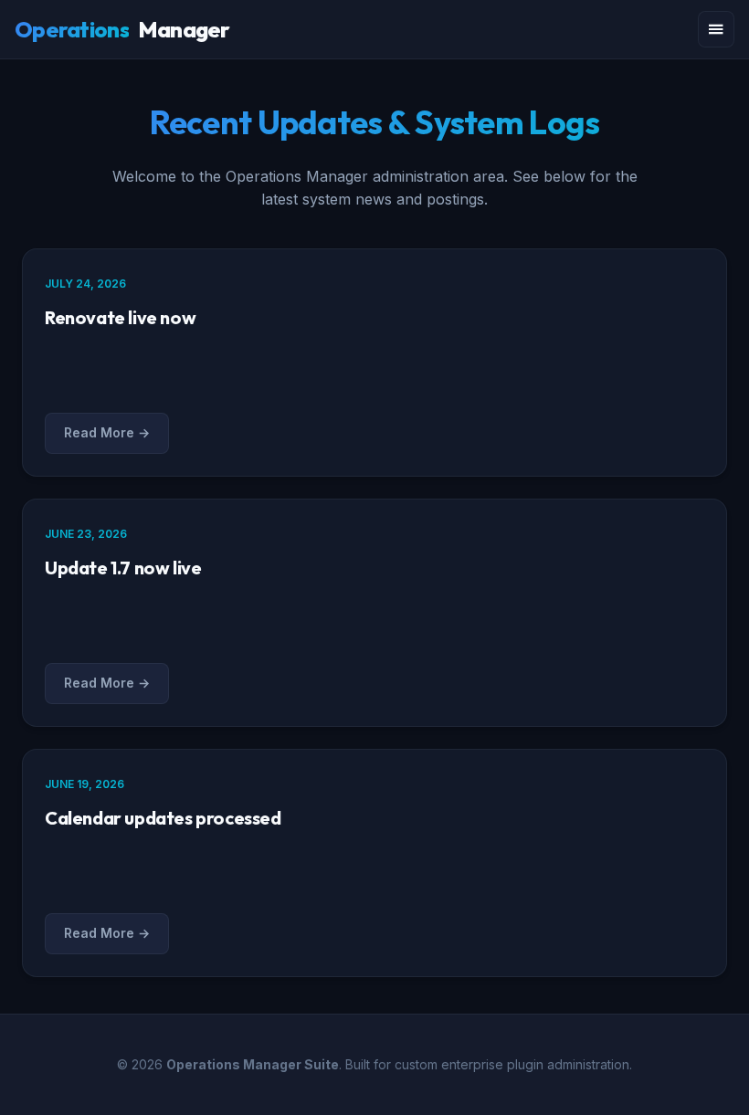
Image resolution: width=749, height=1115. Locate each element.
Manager (122, 29)
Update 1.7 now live (123, 567)
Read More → (107, 432)
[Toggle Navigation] (716, 29)
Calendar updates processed (163, 817)
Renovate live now (120, 317)
